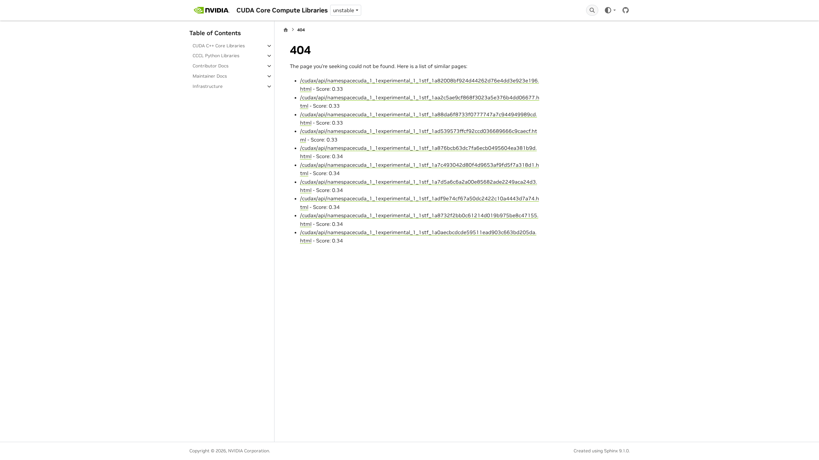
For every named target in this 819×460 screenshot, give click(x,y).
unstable (343, 10)
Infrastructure (208, 86)
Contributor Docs (210, 66)
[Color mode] (610, 10)
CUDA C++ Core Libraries (219, 46)
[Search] (592, 10)
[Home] (285, 30)
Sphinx (611, 451)
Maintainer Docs (210, 76)
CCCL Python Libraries (216, 55)
